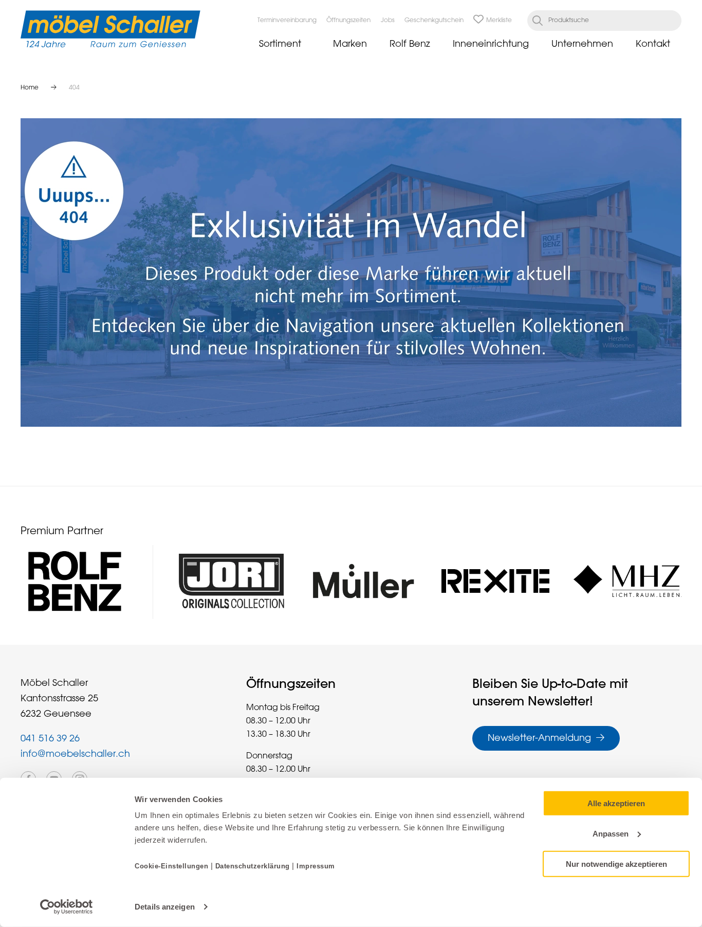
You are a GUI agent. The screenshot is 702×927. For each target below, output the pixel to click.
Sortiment (280, 44)
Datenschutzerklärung (252, 866)
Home (30, 88)
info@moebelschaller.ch (75, 754)
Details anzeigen (165, 906)
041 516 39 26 (50, 738)
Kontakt (653, 44)
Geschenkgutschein (434, 20)
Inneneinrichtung (491, 44)
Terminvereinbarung (287, 20)
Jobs (388, 20)
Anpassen (611, 833)
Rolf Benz (410, 44)
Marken (350, 44)
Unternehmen (582, 44)
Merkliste (499, 20)
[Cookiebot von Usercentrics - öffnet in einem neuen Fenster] (67, 907)
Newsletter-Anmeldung (539, 738)
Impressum (316, 866)
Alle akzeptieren (616, 803)
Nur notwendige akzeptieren (616, 863)
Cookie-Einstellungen (173, 866)
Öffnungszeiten (348, 20)
